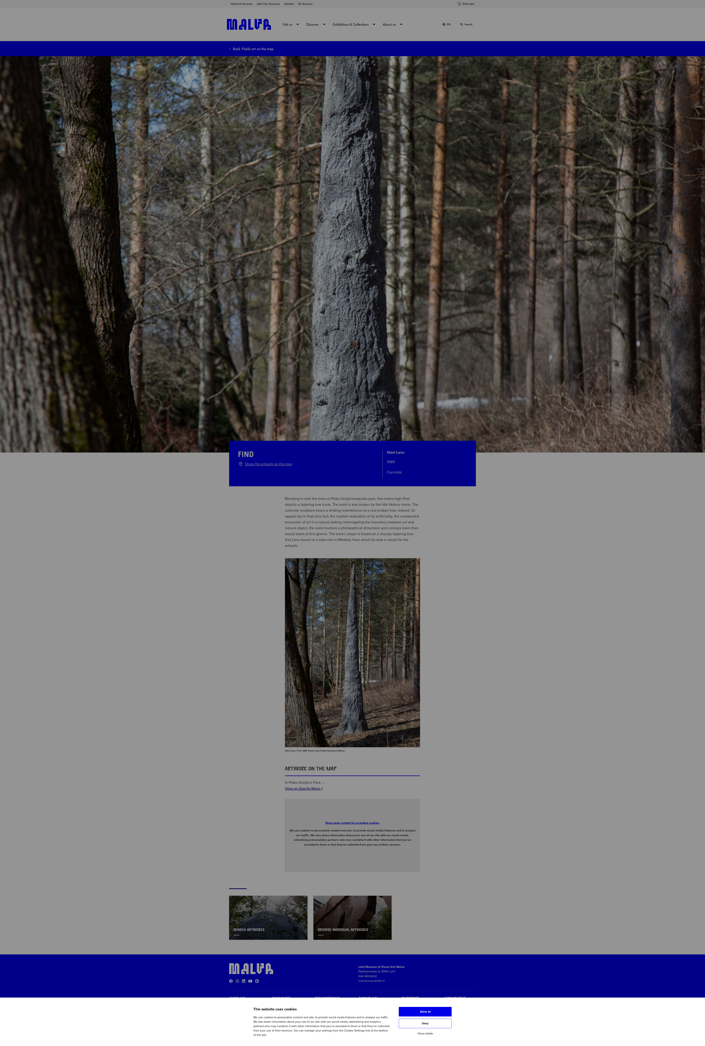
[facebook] (231, 981)
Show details (425, 1033)
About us (394, 24)
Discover (318, 24)
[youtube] (250, 981)
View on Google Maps (303, 788)
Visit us (292, 24)
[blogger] (257, 981)
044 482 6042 (367, 976)
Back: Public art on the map (253, 48)
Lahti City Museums (268, 4)
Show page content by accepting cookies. (352, 823)
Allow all (425, 1011)
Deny (425, 1023)
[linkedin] (243, 981)
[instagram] (237, 981)
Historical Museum (241, 4)
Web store (468, 4)
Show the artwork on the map (268, 464)
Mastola (289, 4)
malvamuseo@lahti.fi (371, 981)
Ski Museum (305, 4)
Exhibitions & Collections (356, 24)
